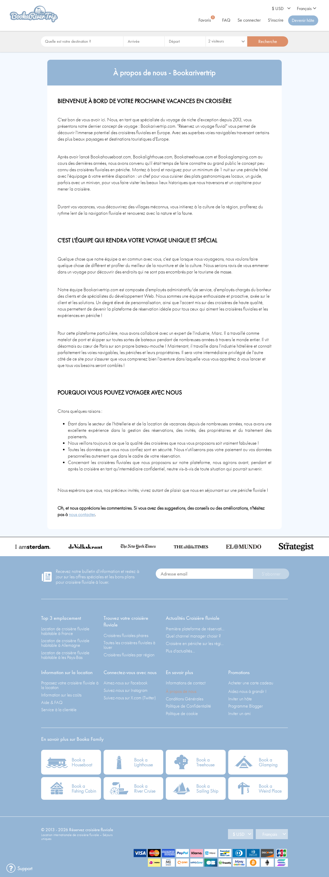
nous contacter (82, 514)
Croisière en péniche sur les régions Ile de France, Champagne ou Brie (196, 643)
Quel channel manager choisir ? (193, 636)
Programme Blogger (245, 706)
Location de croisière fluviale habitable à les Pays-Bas (65, 655)
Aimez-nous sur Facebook (126, 683)
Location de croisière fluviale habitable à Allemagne (65, 643)
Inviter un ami (239, 713)
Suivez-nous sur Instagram (126, 690)
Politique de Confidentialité (188, 706)
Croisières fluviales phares (126, 635)
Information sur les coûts (61, 695)
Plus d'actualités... (180, 651)
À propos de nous (181, 691)
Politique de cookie (182, 713)
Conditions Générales (184, 699)
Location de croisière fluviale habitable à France (65, 631)
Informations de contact (185, 683)
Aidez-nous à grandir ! (247, 691)
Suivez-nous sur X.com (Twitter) (130, 698)
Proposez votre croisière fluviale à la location (69, 685)
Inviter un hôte (240, 699)
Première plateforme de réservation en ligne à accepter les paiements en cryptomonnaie (196, 629)
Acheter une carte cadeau (250, 683)
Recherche (267, 41)
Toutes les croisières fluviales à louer (129, 645)
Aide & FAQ (51, 702)
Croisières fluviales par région (129, 655)
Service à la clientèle (59, 709)
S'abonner (271, 574)
